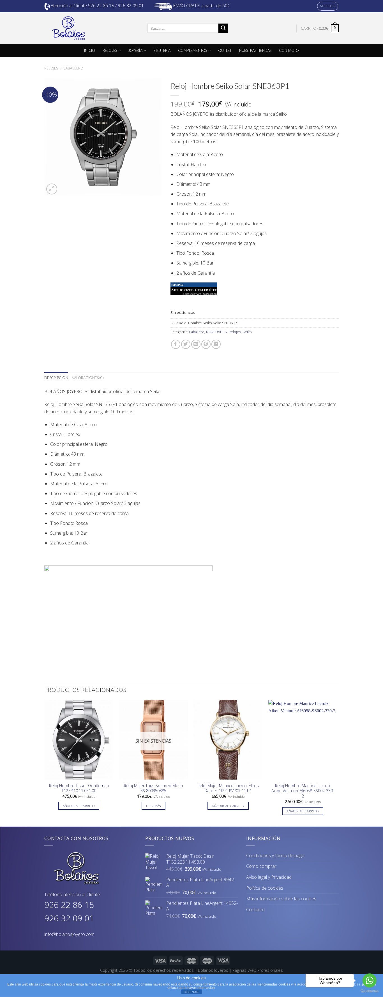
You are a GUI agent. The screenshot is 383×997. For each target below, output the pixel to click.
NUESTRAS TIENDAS (255, 50)
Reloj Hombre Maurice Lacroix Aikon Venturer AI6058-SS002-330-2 (302, 791)
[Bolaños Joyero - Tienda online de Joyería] (91, 28)
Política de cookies (264, 888)
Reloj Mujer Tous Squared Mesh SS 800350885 (153, 788)
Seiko (247, 331)
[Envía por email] (195, 344)
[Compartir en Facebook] (175, 344)
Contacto (255, 909)
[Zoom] (51, 189)
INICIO (89, 50)
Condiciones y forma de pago (275, 855)
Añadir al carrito (79, 806)
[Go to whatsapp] (370, 980)
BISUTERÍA (161, 50)
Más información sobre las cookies (281, 899)
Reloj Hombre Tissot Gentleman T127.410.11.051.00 (79, 788)
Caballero (73, 68)
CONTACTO (289, 50)
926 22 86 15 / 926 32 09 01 (116, 6)
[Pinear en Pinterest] (206, 344)
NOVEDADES (216, 331)
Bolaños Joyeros (213, 970)
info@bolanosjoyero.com (69, 934)
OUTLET (225, 50)
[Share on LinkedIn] (216, 344)
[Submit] (223, 28)
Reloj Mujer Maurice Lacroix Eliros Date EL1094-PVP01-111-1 (228, 788)
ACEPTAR (191, 992)
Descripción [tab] (56, 377)
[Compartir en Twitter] (185, 344)
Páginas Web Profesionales (257, 970)
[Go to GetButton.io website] (370, 991)
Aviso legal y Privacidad (269, 877)
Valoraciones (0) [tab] (88, 377)
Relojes (51, 68)
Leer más (153, 806)
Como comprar (261, 866)
